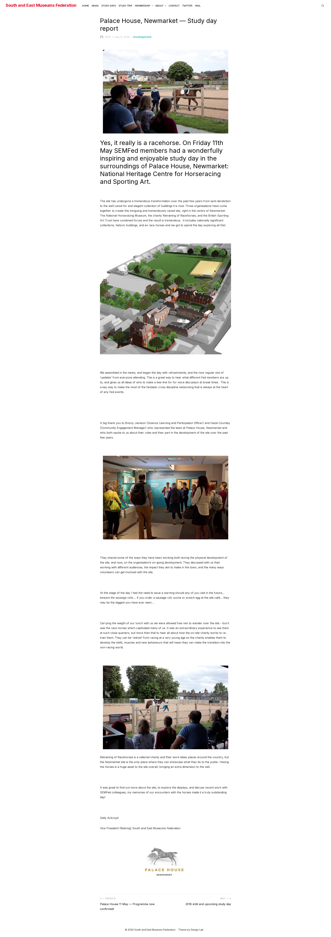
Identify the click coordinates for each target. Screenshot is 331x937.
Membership (142, 5)
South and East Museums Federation (41, 5)
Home (85, 5)
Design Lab (197, 929)
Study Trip (125, 5)
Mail (198, 5)
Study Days (108, 5)
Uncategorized (142, 36)
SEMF (108, 36)
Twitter (187, 5)
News (95, 5)
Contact (174, 5)
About (159, 5)
